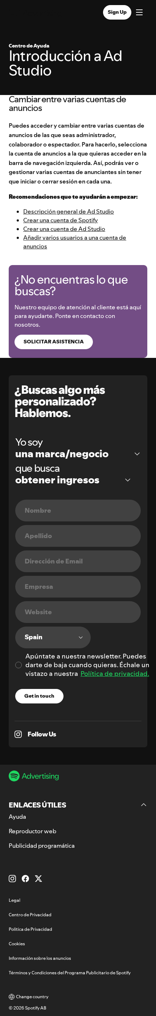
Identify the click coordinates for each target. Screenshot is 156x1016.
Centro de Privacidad (30, 915)
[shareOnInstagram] (18, 734)
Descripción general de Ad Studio (68, 211)
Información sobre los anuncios (40, 958)
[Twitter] (38, 878)
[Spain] (53, 637)
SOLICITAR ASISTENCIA (54, 341)
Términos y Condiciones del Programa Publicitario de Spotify (70, 973)
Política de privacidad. (115, 673)
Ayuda (17, 817)
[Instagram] (12, 878)
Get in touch (39, 695)
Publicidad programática (42, 846)
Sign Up (117, 12)
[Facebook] (25, 878)
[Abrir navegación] (139, 13)
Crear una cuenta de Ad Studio (64, 229)
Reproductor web (32, 831)
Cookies (17, 944)
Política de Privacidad (30, 929)
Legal (14, 900)
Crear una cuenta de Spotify (60, 220)
